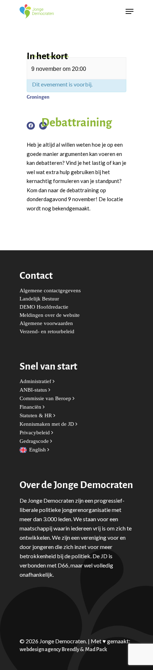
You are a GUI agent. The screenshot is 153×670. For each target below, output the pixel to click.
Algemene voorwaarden (46, 323)
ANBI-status (34, 390)
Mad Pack (96, 649)
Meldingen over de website (50, 315)
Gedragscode (35, 441)
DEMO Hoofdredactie (44, 307)
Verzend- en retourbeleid (47, 331)
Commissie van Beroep (46, 398)
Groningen (38, 97)
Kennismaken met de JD (47, 424)
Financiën (31, 407)
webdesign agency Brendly (50, 649)
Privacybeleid (35, 432)
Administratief (36, 381)
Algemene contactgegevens (50, 290)
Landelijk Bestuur (39, 299)
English (38, 449)
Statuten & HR (36, 415)
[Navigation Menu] (129, 11)
